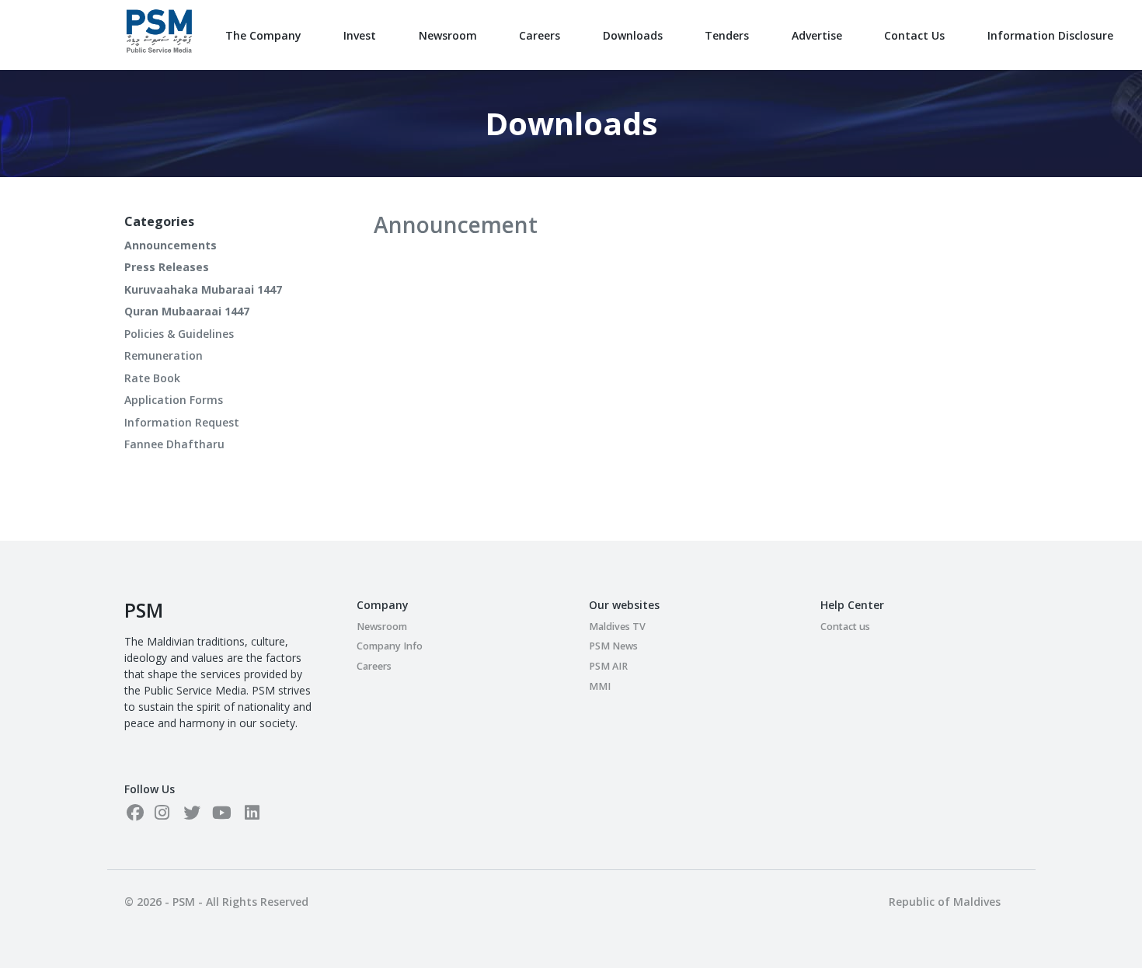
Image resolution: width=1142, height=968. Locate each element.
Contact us (845, 626)
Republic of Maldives (945, 901)
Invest (359, 35)
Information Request (181, 422)
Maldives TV (617, 626)
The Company (263, 35)
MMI (600, 686)
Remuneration (163, 355)
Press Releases (166, 266)
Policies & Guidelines (179, 333)
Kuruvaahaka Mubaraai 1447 (203, 289)
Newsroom (448, 35)
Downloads (633, 35)
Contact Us (914, 35)
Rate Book (152, 378)
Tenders (727, 35)
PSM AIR (608, 666)
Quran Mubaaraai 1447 (186, 311)
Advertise (817, 35)
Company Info (390, 646)
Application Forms (173, 399)
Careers (539, 35)
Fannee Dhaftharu (174, 444)
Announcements (170, 245)
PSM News (613, 646)
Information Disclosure (1050, 35)
